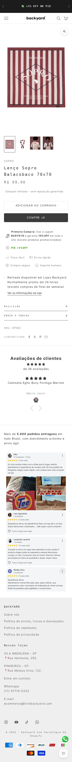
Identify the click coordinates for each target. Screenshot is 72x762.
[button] (36, 306)
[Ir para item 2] (22, 144)
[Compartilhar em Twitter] (34, 337)
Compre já (36, 217)
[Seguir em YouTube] (16, 722)
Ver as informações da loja (24, 293)
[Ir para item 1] (9, 144)
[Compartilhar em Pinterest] (40, 337)
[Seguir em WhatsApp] (37, 722)
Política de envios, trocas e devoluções (34, 621)
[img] (36, 364)
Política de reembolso (20, 627)
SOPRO (9, 161)
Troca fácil (17, 257)
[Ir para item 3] (35, 143)
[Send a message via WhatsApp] (65, 739)
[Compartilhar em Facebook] (29, 337)
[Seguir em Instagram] (6, 722)
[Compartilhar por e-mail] (46, 337)
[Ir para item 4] (48, 143)
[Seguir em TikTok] (27, 722)
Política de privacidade (21, 634)
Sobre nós (11, 614)
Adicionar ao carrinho (36, 205)
